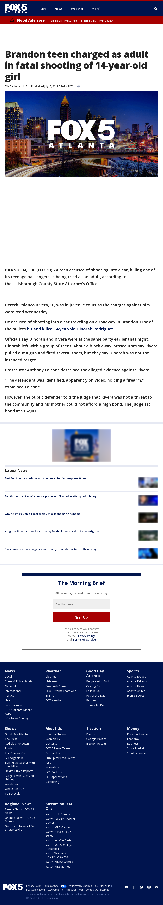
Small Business (136, 753)
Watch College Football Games (60, 820)
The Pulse (11, 739)
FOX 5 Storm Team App (61, 691)
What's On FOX (14, 789)
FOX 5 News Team (58, 748)
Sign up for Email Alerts (60, 758)
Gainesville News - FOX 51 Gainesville (19, 827)
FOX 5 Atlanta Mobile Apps (18, 711)
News (10, 671)
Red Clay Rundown (17, 743)
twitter (141, 887)
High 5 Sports (135, 695)
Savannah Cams (56, 686)
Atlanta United (136, 691)
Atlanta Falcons (137, 681)
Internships (53, 767)
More (95, 9)
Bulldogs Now (14, 758)
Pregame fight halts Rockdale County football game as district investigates (52, 531)
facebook (134, 887)
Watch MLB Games (58, 827)
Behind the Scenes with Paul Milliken (20, 764)
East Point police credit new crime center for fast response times (45, 478)
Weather (53, 671)
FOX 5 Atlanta (12, 86)
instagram (149, 887)
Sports (133, 671)
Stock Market (135, 748)
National (10, 686)
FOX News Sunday (16, 718)
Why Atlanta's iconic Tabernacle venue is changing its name (42, 514)
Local (8, 676)
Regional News (18, 803)
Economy (133, 739)
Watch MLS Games (58, 866)
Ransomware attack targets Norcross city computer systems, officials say (50, 549)
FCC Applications (56, 777)
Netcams (51, 681)
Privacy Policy (86, 636)
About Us (54, 728)
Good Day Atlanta (95, 673)
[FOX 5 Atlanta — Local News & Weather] (18, 8)
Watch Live (12, 784)
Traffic (50, 695)
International (13, 691)
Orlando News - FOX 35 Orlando (20, 819)
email (156, 887)
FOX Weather (54, 700)
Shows (10, 728)
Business (133, 743)
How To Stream (56, 734)
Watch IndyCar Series (59, 840)
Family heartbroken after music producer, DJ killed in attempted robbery (51, 496)
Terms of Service (84, 639)
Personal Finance (138, 734)
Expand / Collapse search (155, 9)
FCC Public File (55, 772)
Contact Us (53, 753)
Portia (9, 748)
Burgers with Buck (98, 681)
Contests (51, 743)
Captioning (52, 782)
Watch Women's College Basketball (57, 855)
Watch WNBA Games (59, 862)
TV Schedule (12, 793)
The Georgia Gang (16, 753)
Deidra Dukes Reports (19, 771)
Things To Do (95, 705)
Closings (51, 676)
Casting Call (93, 686)
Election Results (96, 743)
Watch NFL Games (58, 814)
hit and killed (40, 329)
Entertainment (14, 705)
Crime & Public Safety (19, 681)
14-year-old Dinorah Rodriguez (83, 329)
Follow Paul (93, 691)
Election (93, 728)
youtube (126, 887)
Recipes (91, 700)
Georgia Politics (96, 739)
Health (9, 700)
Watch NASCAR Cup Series (58, 833)
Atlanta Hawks (136, 686)
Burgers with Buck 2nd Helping (19, 777)
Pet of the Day (95, 695)
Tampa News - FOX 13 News (19, 811)
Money (133, 728)
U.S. (25, 86)
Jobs (48, 762)
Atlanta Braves (136, 676)
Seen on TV (53, 739)
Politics (9, 695)
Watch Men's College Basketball (59, 846)
